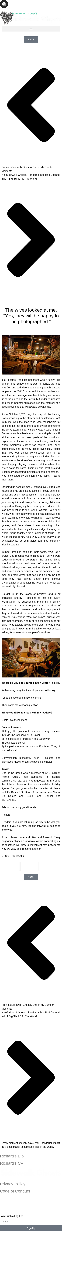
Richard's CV (11, 1163)
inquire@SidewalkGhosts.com (31, 1205)
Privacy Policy (12, 1184)
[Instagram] (4, 4)
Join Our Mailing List (11, 1216)
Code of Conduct (15, 1191)
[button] (31, 29)
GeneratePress (31, 1263)
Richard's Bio (12, 1156)
